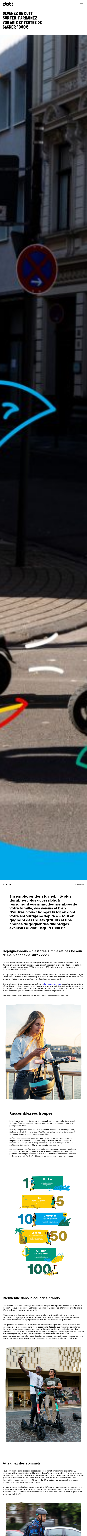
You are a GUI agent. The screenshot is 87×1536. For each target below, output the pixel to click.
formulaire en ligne (52, 984)
